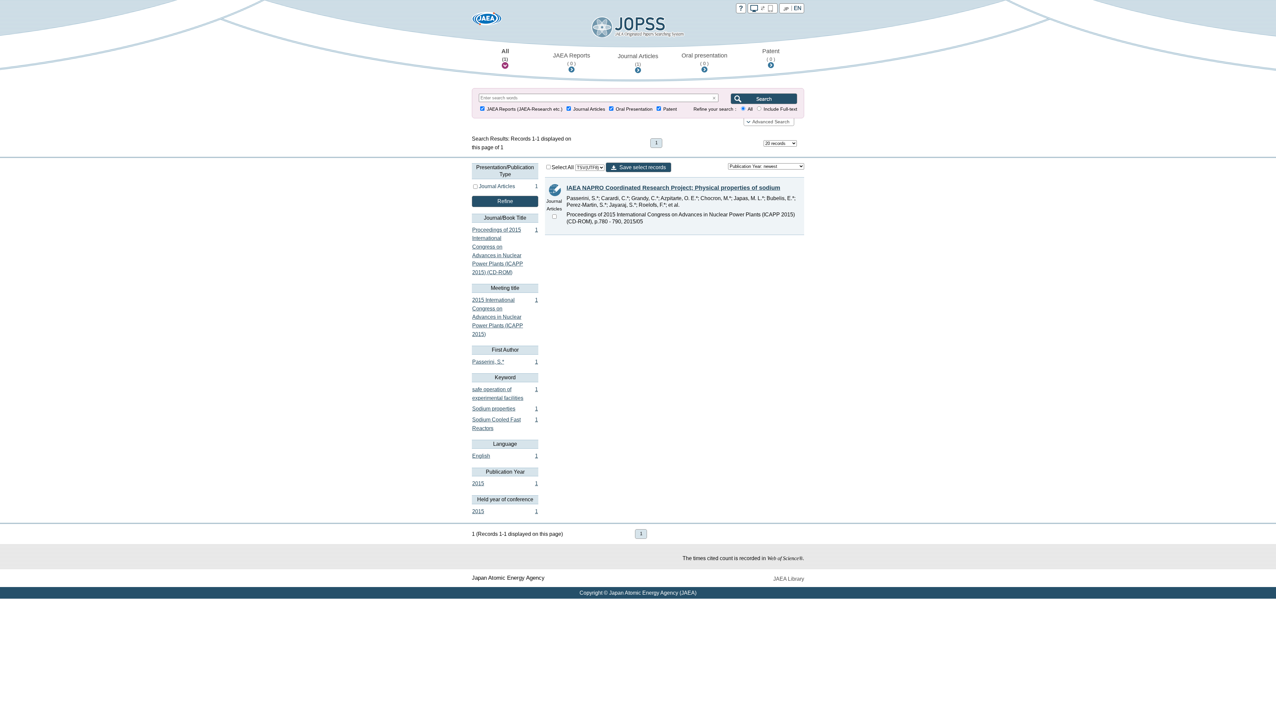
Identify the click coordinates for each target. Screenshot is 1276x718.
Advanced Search (771, 121)
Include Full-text (780, 109)
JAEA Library (788, 579)
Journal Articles (638, 60)
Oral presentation (704, 59)
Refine (505, 201)
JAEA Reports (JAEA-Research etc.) (525, 109)
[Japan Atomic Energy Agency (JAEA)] (487, 21)
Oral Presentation (634, 109)
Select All (563, 167)
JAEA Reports (571, 59)
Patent (771, 55)
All (505, 55)
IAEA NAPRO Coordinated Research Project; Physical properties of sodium (673, 187)
